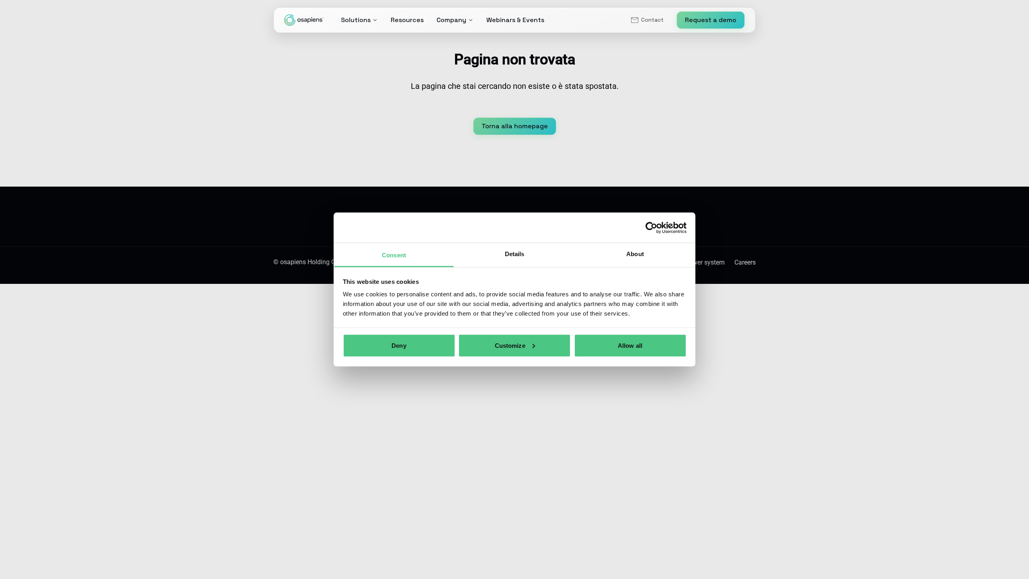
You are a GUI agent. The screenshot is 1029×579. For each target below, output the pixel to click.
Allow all (630, 345)
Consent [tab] (394, 255)
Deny (399, 345)
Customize (510, 345)
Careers (745, 262)
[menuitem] (647, 20)
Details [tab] (515, 253)
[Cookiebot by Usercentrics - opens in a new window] (651, 228)
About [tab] (635, 253)
